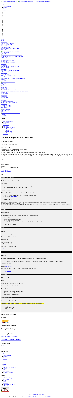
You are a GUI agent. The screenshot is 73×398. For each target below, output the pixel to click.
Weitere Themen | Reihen (9, 127)
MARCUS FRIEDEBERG (7, 44)
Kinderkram (6, 125)
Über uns (5, 7)
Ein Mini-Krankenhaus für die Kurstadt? (10, 48)
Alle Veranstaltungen (8, 121)
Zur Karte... (4, 248)
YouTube (5, 134)
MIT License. (30, 396)
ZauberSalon (3, 79)
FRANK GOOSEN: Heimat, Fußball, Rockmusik (12, 56)
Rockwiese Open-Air (8, 372)
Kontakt (5, 10)
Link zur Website (4, 170)
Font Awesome (36, 396)
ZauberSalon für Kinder (6, 71)
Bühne (4, 123)
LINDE (2, 40)
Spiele (7, 130)
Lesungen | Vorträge (10, 128)
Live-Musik (6, 122)
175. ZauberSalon (5, 52)
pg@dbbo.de (8, 271)
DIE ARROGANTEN (6, 106)
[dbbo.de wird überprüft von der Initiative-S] (37, 394)
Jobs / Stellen (6, 371)
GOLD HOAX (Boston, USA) (8, 75)
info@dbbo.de (8, 266)
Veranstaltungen (7, 6)
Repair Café (3, 64)
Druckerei (5, 5)
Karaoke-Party (4, 87)
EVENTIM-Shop (14, 196)
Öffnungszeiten (6, 369)
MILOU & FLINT (5, 67)
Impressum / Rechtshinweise (9, 367)
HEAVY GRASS (5, 110)
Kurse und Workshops (11, 132)
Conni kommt (4, 95)
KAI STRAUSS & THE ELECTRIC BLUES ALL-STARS (14, 91)
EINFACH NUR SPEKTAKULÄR (9, 102)
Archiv (5, 368)
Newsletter (5, 366)
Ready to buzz (4, 98)
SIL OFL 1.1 (49, 396)
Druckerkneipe (6, 8)
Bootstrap (2, 396)
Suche (4, 364)
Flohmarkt (5, 126)
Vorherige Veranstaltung (6, 171)
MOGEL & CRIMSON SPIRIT (8, 60)
